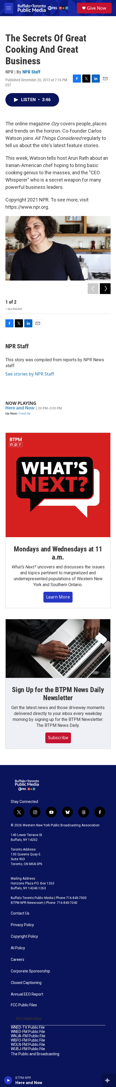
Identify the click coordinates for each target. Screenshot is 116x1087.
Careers (17, 960)
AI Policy (18, 948)
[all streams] (109, 1080)
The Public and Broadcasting (35, 1054)
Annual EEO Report (27, 994)
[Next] (105, 288)
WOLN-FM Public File (28, 1045)
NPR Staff (31, 72)
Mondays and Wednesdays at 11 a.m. (58, 553)
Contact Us (20, 913)
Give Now (96, 8)
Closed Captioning (26, 983)
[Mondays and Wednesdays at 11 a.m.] (58, 485)
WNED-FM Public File (28, 1032)
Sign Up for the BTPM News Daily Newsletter (58, 694)
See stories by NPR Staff (29, 374)
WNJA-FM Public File (28, 1036)
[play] (8, 1080)
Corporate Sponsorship (30, 971)
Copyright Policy (24, 936)
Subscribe (58, 738)
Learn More (58, 597)
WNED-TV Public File (28, 1027)
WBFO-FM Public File (28, 1040)
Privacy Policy (22, 925)
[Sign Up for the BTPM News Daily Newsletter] (58, 648)
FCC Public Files (24, 1005)
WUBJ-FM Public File (28, 1049)
